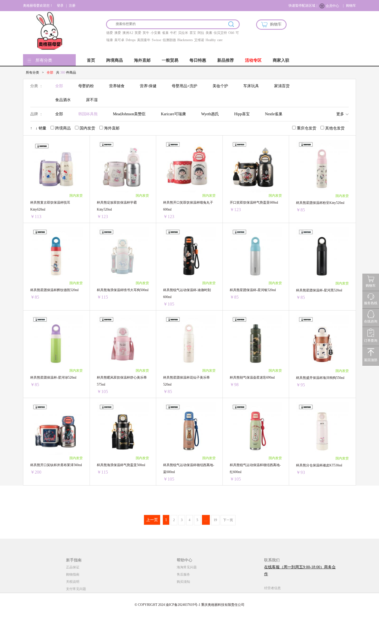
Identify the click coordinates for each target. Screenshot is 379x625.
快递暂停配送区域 (302, 6)
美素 (209, 33)
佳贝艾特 (220, 33)
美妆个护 (220, 86)
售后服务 (183, 574)
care (220, 40)
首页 (91, 60)
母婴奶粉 (86, 86)
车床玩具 (251, 86)
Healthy (211, 40)
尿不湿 (92, 100)
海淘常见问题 (187, 567)
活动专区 (253, 60)
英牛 (146, 33)
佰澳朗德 (169, 40)
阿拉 (201, 33)
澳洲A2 (127, 33)
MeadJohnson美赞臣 (129, 114)
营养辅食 (117, 86)
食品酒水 (63, 100)
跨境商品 (114, 60)
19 (215, 520)
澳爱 (117, 33)
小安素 (156, 33)
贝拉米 (183, 33)
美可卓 (119, 40)
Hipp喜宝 (242, 114)
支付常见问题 (76, 589)
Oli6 (231, 33)
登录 (60, 6)
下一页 (228, 520)
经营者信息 (272, 588)
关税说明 (72, 582)
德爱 (109, 33)
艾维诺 (199, 40)
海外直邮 (142, 60)
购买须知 (183, 582)
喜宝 (193, 33)
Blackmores (185, 40)
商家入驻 (281, 60)
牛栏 (173, 33)
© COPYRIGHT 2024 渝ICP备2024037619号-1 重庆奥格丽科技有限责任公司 (189, 605)
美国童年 (143, 40)
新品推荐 (225, 60)
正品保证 (72, 567)
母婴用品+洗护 (184, 86)
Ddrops (131, 40)
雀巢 (165, 33)
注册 (72, 6)
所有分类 (44, 60)
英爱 (138, 33)
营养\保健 (148, 86)
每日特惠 (198, 60)
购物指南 (72, 574)
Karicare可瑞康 (173, 114)
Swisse (156, 40)
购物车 (351, 6)
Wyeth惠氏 (210, 114)
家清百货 (282, 86)
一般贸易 (170, 60)
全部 (59, 86)
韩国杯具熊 (88, 114)
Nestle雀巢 (273, 114)
